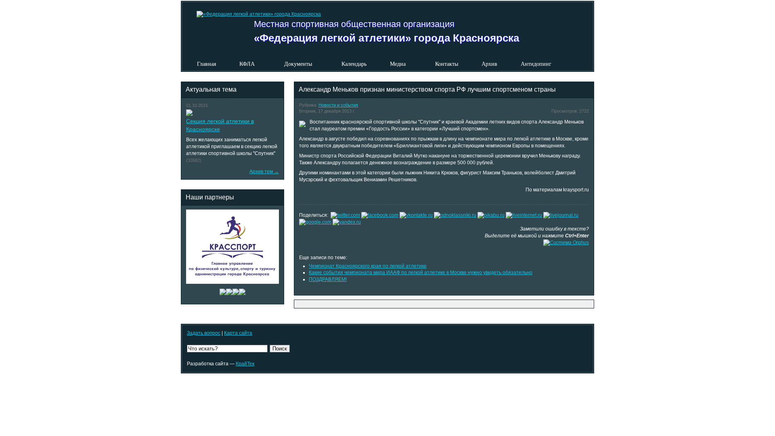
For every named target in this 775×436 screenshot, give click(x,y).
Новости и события (338, 105)
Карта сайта (238, 333)
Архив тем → (264, 171)
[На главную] (251, 10)
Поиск (279, 349)
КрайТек (245, 364)
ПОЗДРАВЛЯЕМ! (328, 279)
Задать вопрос (203, 333)
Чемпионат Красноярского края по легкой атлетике (368, 266)
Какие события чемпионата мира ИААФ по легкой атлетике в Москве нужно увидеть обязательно (420, 272)
